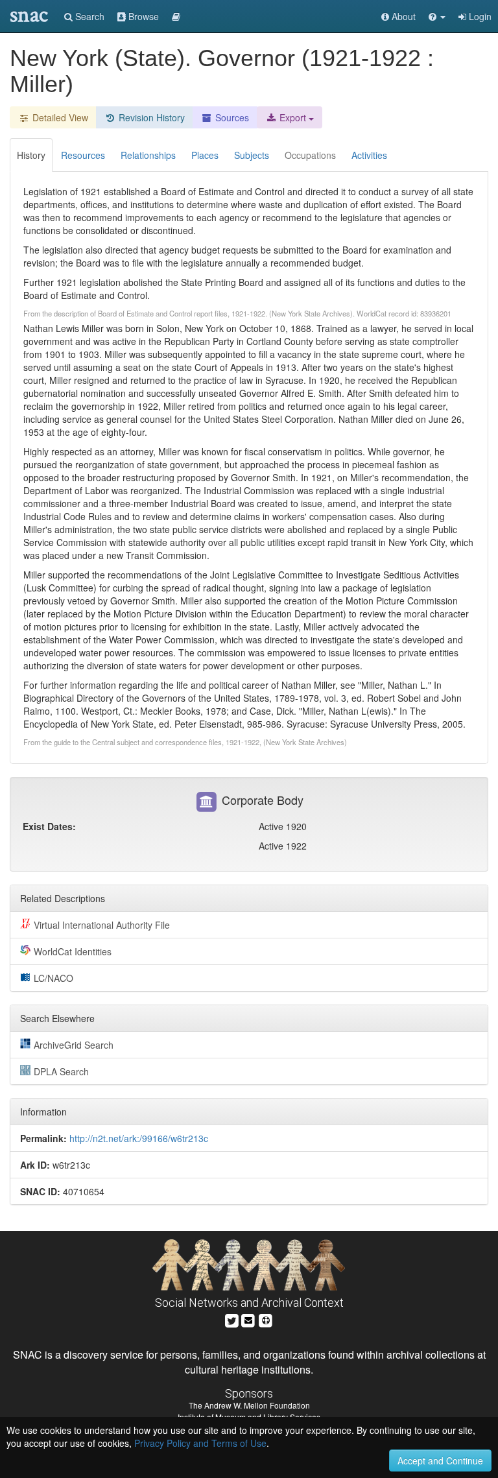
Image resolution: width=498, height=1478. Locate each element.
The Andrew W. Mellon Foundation (249, 1405)
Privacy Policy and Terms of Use (200, 1442)
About (402, 16)
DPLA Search (61, 1071)
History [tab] (31, 155)
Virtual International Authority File (102, 924)
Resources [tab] (83, 155)
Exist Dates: (49, 826)
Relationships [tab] (148, 155)
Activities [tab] (369, 155)
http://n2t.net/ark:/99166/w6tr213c (138, 1138)
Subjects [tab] (251, 155)
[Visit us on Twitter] (232, 1318)
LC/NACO (53, 977)
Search (88, 16)
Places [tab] (205, 155)
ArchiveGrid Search (73, 1044)
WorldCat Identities (73, 951)
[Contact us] (248, 1318)
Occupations (310, 155)
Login (479, 16)
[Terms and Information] (266, 1318)
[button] (437, 16)
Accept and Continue (440, 1460)
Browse (142, 16)
